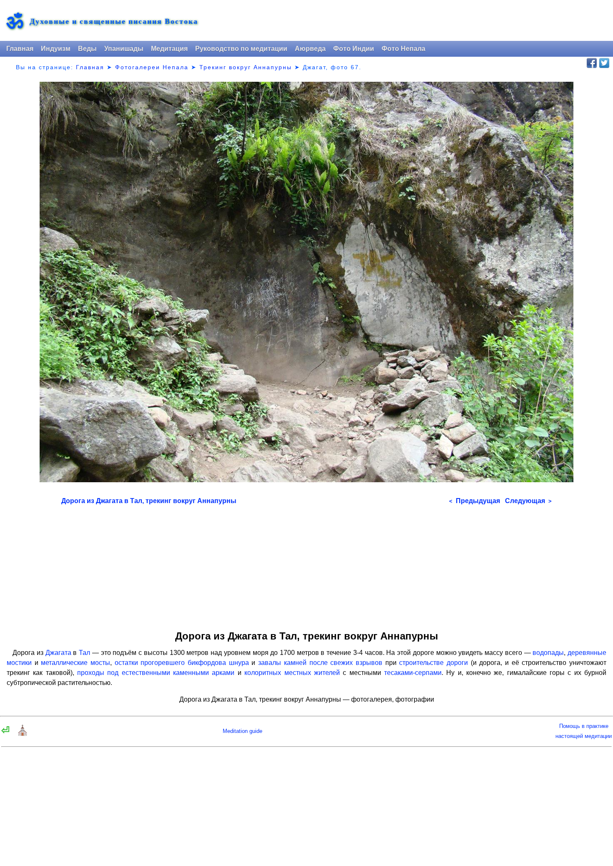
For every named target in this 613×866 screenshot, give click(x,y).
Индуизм (55, 48)
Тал (84, 652)
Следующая (528, 500)
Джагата (58, 652)
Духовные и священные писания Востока (114, 21)
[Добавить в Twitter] (604, 63)
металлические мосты (75, 662)
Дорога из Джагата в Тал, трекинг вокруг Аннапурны (148, 500)
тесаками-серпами (413, 672)
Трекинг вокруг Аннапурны (245, 67)
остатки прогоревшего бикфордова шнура (182, 662)
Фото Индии (353, 48)
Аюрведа (310, 48)
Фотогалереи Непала (151, 67)
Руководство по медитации (241, 48)
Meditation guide (242, 731)
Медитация (169, 48)
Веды (87, 48)
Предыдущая (474, 500)
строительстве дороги (433, 662)
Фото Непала (403, 48)
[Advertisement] (306, 564)
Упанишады (123, 48)
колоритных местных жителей (292, 672)
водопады (548, 652)
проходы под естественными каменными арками (155, 672)
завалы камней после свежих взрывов (320, 662)
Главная (19, 48)
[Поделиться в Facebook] (592, 63)
